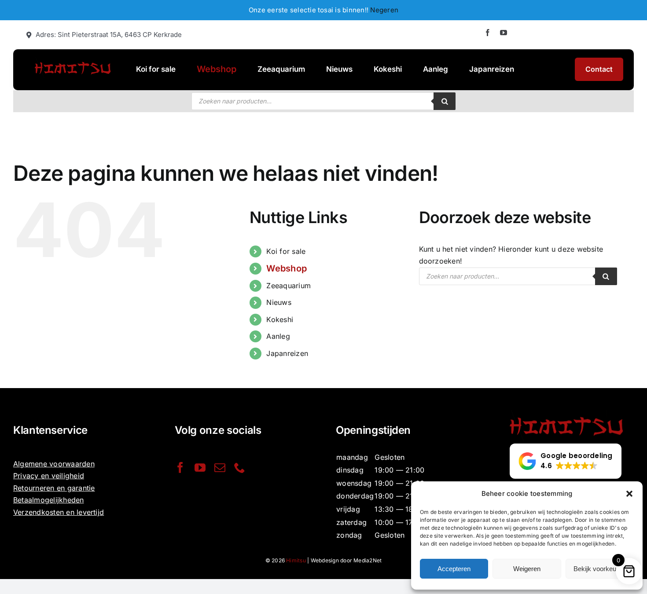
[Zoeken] (445, 101)
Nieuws (278, 302)
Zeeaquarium (288, 285)
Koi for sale (285, 251)
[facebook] (487, 32)
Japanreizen (287, 353)
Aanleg (278, 336)
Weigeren (526, 568)
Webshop (286, 268)
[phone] (239, 467)
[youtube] (503, 32)
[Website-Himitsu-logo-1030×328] (72, 60)
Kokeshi (279, 319)
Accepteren (454, 568)
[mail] (219, 467)
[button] (629, 493)
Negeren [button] (384, 10)
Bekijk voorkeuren (599, 568)
